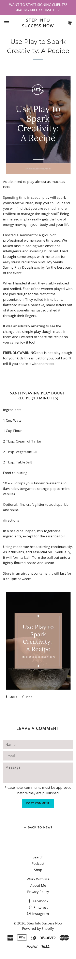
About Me (38, 885)
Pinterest (40, 907)
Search (38, 857)
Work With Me (38, 879)
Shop (38, 869)
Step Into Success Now (38, 22)
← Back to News (38, 827)
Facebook (40, 901)
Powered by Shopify (38, 928)
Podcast (38, 863)
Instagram (40, 913)
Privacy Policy (38, 891)
